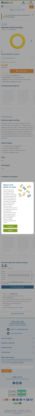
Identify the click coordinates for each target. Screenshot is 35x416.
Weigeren (10, 230)
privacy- (12, 214)
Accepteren (10, 226)
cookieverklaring (7, 216)
